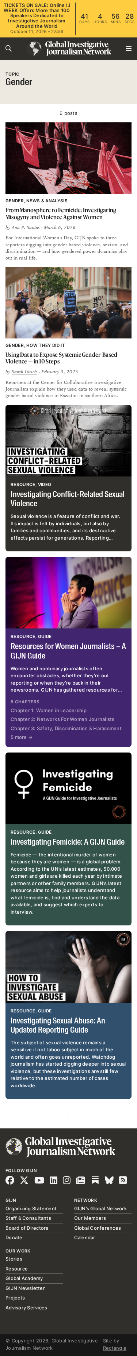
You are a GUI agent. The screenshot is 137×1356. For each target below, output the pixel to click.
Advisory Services (26, 1307)
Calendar (84, 1237)
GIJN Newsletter (25, 1288)
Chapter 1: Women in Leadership (49, 710)
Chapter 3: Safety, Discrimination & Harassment (66, 728)
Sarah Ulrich (24, 372)
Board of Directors (27, 1228)
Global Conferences (97, 1228)
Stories (13, 1259)
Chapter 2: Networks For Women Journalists (63, 719)
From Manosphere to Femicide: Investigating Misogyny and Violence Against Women (60, 213)
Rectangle (114, 1348)
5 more (22, 737)
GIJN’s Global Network (100, 1208)
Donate (14, 1237)
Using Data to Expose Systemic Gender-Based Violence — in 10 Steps (61, 358)
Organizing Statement (31, 1208)
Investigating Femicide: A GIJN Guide (68, 842)
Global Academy (24, 1278)
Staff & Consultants (28, 1218)
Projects (15, 1298)
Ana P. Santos (25, 228)
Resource (16, 1269)
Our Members (90, 1218)
